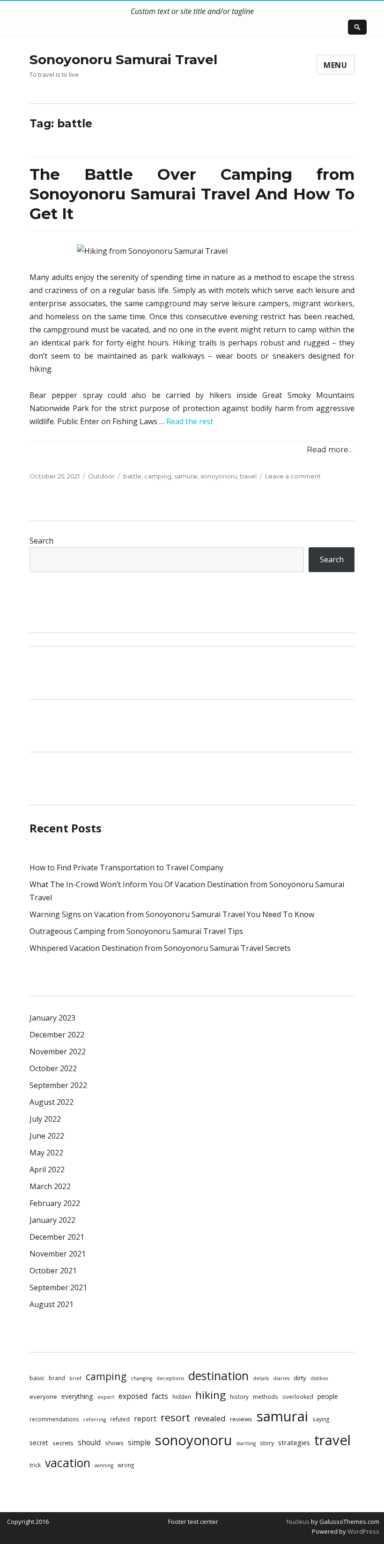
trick (35, 1465)
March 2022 (50, 1186)
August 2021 (52, 1304)
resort (175, 1417)
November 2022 (58, 1051)
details (261, 1378)
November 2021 (58, 1254)
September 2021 (58, 1287)
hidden (181, 1396)
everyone (43, 1396)
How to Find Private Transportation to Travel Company (126, 867)
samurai (186, 476)
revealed (210, 1418)
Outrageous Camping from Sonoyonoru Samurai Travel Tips (136, 931)
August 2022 (52, 1102)
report (145, 1418)
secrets (63, 1443)
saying (320, 1419)
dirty (300, 1378)
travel (248, 476)
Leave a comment (293, 476)
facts (160, 1396)
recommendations (54, 1419)
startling (246, 1443)
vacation (67, 1462)
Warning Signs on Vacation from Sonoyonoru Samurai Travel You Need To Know (172, 914)
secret (39, 1442)
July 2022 (45, 1119)
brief (75, 1378)
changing (141, 1378)
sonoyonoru (218, 476)
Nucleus (298, 1521)
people (328, 1396)
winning (104, 1465)
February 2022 (55, 1203)
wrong (126, 1465)
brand (57, 1378)
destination (218, 1375)
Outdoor (101, 476)
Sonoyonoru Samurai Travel (123, 59)
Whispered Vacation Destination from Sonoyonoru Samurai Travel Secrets (160, 948)
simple (139, 1442)
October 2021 (53, 1270)
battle (132, 476)
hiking (210, 1395)
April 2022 (47, 1169)
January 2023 (52, 1018)
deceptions (170, 1378)
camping (157, 476)
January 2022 (52, 1220)
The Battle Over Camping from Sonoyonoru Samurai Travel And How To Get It (192, 194)
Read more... (330, 449)
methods (265, 1396)
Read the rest (189, 421)
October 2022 (53, 1068)
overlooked (297, 1396)
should (89, 1442)
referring (94, 1419)
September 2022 (58, 1085)
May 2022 (46, 1152)
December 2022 (57, 1034)
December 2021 (57, 1237)
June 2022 (47, 1136)
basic (37, 1378)
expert (105, 1397)
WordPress (362, 1531)
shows (114, 1443)
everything (77, 1396)
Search (41, 541)
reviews (241, 1419)
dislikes (319, 1378)
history (239, 1396)
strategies (294, 1442)
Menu (335, 65)
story (267, 1443)
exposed (133, 1396)
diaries (281, 1378)
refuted (120, 1419)
